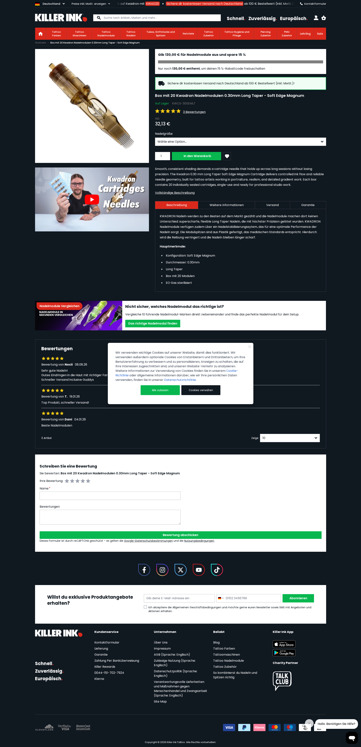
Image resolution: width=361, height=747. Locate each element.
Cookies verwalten (201, 390)
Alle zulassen (160, 390)
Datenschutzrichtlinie (180, 380)
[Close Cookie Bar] (249, 346)
